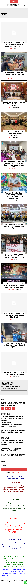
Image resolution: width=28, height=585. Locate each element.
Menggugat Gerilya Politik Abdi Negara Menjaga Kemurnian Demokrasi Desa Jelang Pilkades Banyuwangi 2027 (14, 195)
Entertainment (11, 289)
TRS (16, 200)
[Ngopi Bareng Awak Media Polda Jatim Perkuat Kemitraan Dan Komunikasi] (14, 122)
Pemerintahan (12, 168)
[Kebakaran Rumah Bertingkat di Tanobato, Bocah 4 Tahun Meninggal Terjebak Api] (14, 333)
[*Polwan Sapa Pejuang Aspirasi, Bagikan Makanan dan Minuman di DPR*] (14, 62)
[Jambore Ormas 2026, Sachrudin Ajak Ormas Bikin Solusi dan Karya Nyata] (14, 214)
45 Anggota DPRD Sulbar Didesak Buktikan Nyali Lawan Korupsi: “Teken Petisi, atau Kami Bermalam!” (14, 256)
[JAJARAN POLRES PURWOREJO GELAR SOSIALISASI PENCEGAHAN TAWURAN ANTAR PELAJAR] (14, 303)
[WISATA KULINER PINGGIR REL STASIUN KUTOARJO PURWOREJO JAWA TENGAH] (14, 362)
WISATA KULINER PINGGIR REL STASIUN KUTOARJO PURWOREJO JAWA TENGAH (14, 373)
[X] (9, 408)
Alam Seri (18, 168)
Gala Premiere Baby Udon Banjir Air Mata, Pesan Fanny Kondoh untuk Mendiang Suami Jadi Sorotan (14, 285)
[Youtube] (13, 408)
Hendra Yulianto (18, 230)
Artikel (10, 319)
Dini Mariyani (18, 289)
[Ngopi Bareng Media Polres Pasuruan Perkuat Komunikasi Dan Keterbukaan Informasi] (14, 92)
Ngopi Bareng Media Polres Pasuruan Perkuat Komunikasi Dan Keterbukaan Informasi (14, 104)
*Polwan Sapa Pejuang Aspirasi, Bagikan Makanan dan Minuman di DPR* (14, 74)
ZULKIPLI (16, 259)
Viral (13, 200)
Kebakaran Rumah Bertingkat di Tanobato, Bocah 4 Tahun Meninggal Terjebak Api (14, 345)
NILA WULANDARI (16, 78)
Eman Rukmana (14, 348)
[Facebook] (2, 408)
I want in (13, 469)
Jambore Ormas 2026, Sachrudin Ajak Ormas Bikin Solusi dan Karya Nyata (14, 226)
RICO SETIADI (16, 48)
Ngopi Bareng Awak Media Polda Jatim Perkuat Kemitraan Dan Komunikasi (14, 133)
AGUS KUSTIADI (16, 107)
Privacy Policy (16, 472)
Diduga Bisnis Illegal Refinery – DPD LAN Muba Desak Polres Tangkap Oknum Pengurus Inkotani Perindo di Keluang (14, 164)
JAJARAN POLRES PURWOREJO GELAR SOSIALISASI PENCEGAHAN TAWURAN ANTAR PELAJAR (14, 315)
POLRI (11, 48)
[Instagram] (6, 408)
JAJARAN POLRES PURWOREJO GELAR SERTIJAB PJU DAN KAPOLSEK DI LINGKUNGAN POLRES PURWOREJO (14, 44)
